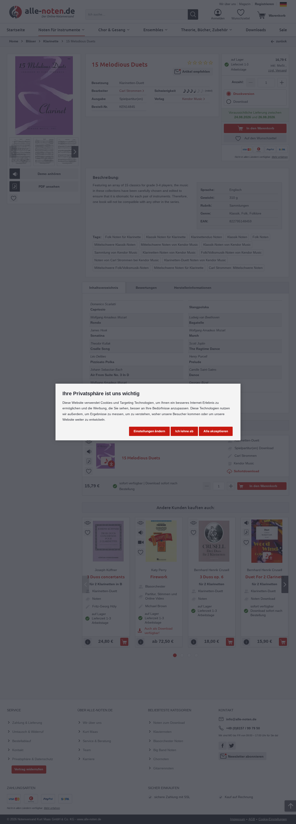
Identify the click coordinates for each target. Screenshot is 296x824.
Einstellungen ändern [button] (149, 431)
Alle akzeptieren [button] (216, 431)
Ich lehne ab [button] (184, 431)
